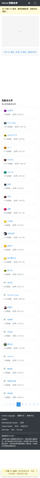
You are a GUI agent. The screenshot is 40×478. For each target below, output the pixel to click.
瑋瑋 (9, 196)
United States (7, 426)
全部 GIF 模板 (9, 52)
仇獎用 (10, 110)
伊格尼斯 (10, 233)
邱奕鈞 (10, 332)
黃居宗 (10, 283)
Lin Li (9, 147)
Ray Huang (11, 123)
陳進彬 (10, 369)
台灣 (22, 423)
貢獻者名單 (32, 52)
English (4, 419)
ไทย (12, 430)
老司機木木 (11, 258)
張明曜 (10, 319)
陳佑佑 (10, 344)
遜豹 (9, 209)
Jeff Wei (10, 356)
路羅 (9, 184)
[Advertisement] (20, 76)
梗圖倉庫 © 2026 (8, 436)
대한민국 (24, 426)
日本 (16, 426)
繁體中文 (21, 416)
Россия (19, 430)
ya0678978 (12, 135)
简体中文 (30, 416)
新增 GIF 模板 (21, 52)
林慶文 (10, 307)
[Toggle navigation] (35, 3)
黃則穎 (10, 393)
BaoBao (10, 160)
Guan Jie (10, 172)
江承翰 (10, 221)
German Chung (13, 295)
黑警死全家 (11, 381)
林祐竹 (10, 246)
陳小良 (10, 270)
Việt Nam (5, 430)
